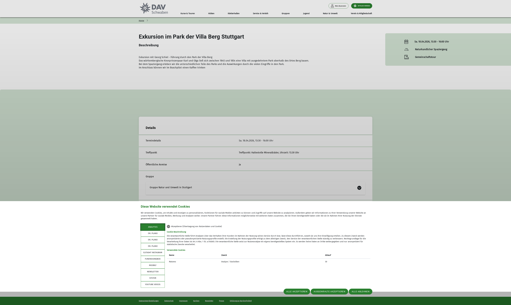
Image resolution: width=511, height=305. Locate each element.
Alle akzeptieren (296, 291)
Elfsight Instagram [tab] (152, 252)
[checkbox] (268, 226)
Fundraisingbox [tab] (152, 259)
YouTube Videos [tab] (152, 284)
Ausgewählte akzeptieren (329, 291)
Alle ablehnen (361, 291)
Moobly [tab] (152, 265)
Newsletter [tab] (152, 271)
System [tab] (152, 278)
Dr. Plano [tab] (153, 233)
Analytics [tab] (152, 227)
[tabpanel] (268, 244)
